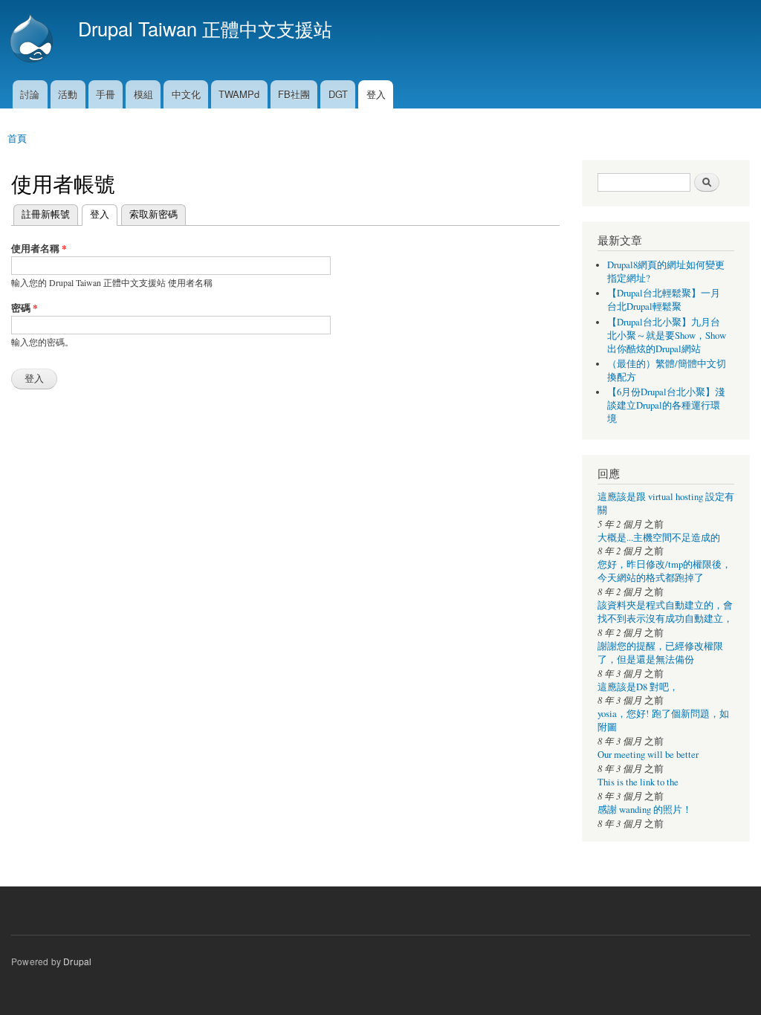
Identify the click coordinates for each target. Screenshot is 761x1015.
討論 (29, 94)
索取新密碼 (153, 214)
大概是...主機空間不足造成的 (659, 537)
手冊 (105, 94)
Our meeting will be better (648, 754)
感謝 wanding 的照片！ (645, 809)
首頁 (17, 138)
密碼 (24, 307)
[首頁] (33, 40)
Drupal (77, 961)
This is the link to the (638, 782)
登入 (376, 94)
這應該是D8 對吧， (638, 687)
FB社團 (294, 94)
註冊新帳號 (46, 214)
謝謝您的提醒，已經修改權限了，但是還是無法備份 (660, 653)
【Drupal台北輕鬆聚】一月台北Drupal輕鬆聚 (663, 300)
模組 (143, 94)
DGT (338, 94)
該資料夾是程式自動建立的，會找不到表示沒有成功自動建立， (665, 612)
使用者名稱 (39, 248)
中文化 (186, 94)
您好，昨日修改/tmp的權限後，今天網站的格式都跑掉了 (664, 571)
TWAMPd (238, 94)
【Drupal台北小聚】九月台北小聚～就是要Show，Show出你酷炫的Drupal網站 (666, 335)
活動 (67, 94)
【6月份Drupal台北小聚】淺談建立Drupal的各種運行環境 (666, 405)
